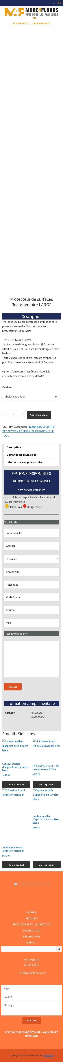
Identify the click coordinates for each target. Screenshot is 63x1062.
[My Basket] (54, 2)
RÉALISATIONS (31, 936)
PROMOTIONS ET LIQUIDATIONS (31, 924)
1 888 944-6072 (40, 23)
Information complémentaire (25, 462)
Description (14, 447)
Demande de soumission (22, 454)
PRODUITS (31, 918)
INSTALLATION (31, 930)
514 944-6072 (21, 23)
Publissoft (49, 1055)
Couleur (7, 387)
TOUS (5, 435)
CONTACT (31, 942)
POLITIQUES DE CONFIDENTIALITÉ (22, 1032)
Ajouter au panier (39, 414)
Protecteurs (34, 427)
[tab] (31, 447)
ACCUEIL (32, 912)
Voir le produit (16, 784)
